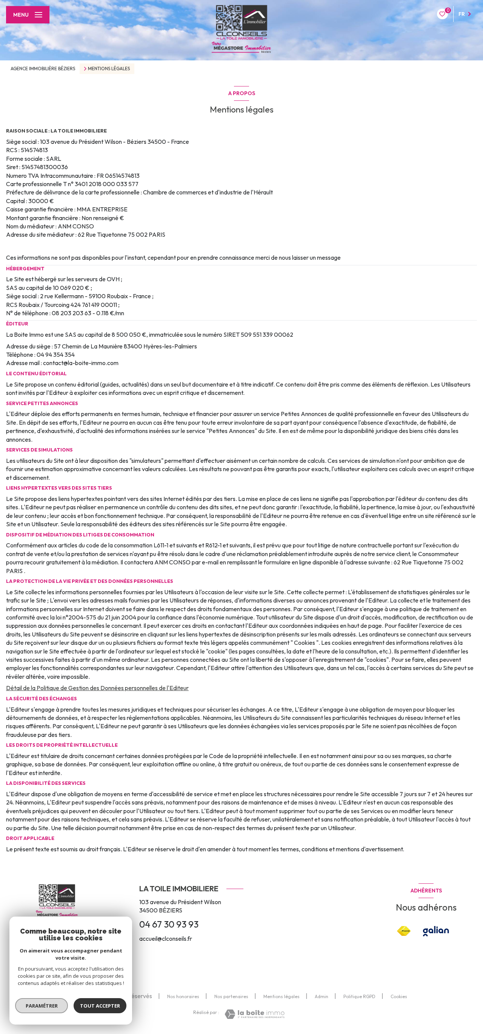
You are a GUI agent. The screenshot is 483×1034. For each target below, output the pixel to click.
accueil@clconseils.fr (165, 938)
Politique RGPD (359, 996)
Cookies (399, 996)
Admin (321, 996)
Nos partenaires (231, 996)
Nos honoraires (183, 996)
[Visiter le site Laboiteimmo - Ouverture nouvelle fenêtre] (254, 1014)
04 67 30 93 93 (168, 924)
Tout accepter (100, 1005)
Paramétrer (42, 1005)
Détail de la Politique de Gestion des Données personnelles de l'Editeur (97, 688)
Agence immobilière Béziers (43, 68)
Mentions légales (281, 996)
